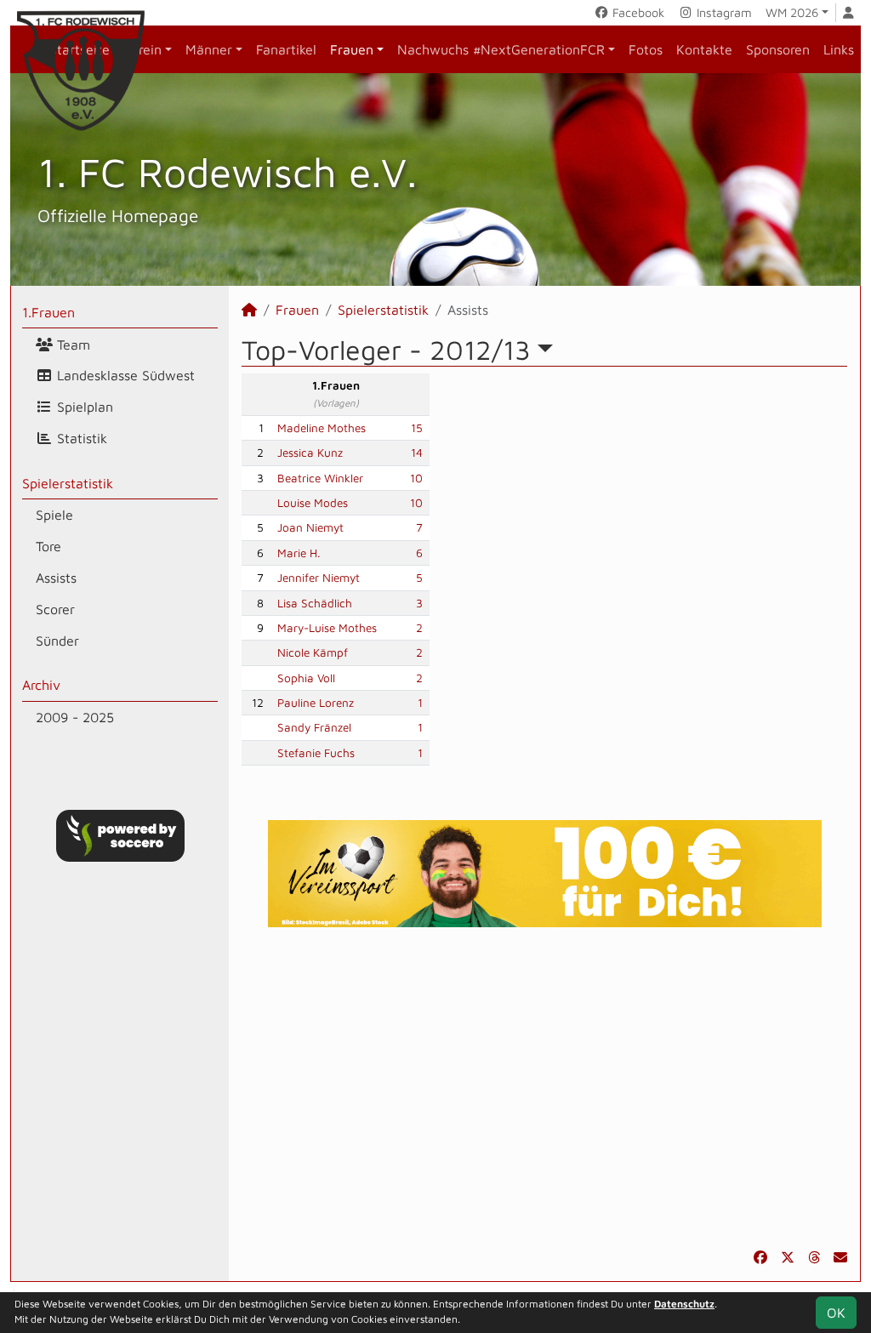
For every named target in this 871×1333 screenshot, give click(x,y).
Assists (56, 577)
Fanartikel (286, 49)
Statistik (80, 438)
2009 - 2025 (75, 717)
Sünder (57, 640)
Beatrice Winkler (320, 478)
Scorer (55, 609)
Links (838, 49)
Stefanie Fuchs (316, 753)
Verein (142, 49)
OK (836, 1312)
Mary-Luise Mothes (327, 628)
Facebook (636, 12)
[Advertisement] (544, 1087)
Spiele (54, 514)
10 (416, 478)
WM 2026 (792, 12)
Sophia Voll (306, 678)
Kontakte (704, 49)
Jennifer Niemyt (318, 577)
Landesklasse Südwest (124, 375)
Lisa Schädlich (314, 603)
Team (71, 344)
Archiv (41, 684)
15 (417, 428)
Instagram (722, 12)
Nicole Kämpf (312, 652)
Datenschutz (684, 1303)
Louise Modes (312, 503)
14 (417, 452)
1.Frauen (48, 312)
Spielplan (83, 406)
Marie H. (299, 553)
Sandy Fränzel (314, 727)
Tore (48, 546)
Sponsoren (778, 49)
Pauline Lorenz (315, 702)
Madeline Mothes (321, 428)
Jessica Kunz (310, 452)
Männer (208, 49)
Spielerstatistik (67, 483)
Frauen (351, 49)
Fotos (646, 49)
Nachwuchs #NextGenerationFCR (501, 49)
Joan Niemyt (310, 527)
